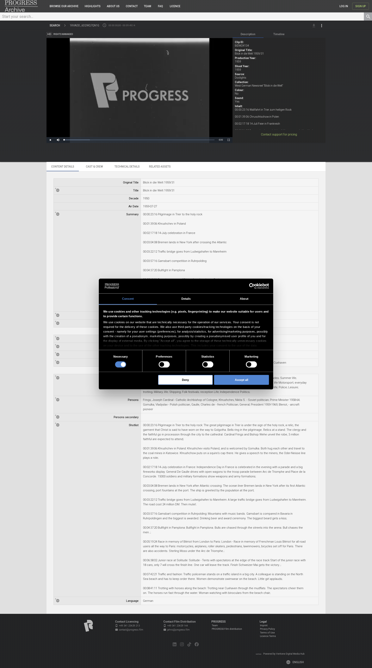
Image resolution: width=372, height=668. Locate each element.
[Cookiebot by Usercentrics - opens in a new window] (252, 286)
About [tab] (244, 299)
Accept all (241, 379)
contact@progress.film (129, 629)
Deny (185, 379)
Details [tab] (186, 299)
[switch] (164, 364)
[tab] (248, 34)
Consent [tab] (128, 299)
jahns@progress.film (176, 629)
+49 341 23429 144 (175, 625)
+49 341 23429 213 (127, 625)
